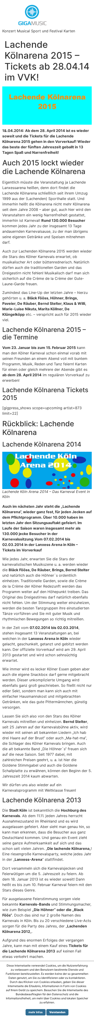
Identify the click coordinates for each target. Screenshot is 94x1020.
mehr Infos (36, 1012)
